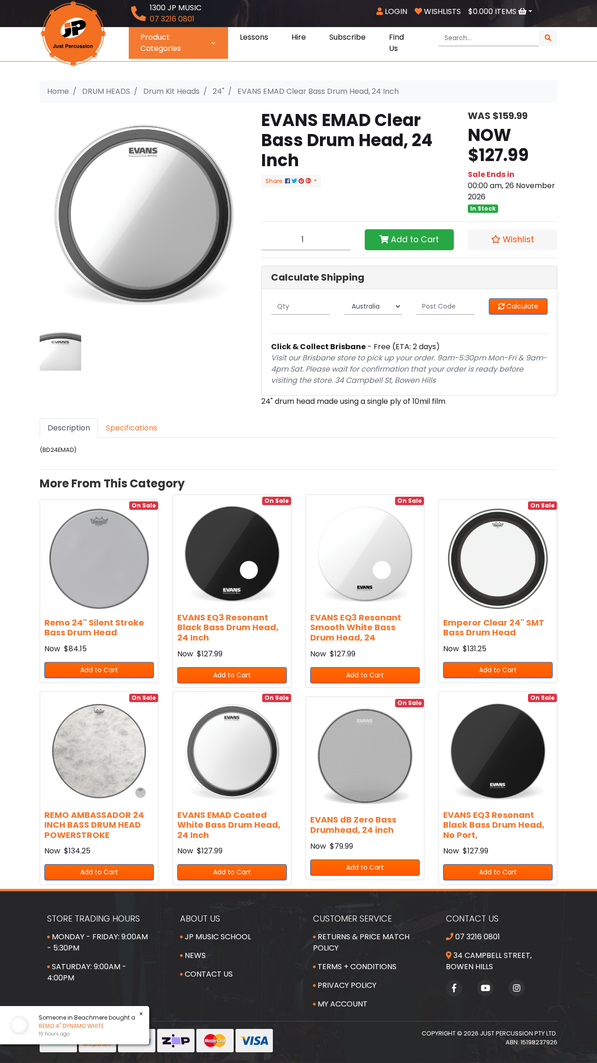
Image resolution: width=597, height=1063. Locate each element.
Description (69, 427)
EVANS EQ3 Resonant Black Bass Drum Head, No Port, (493, 825)
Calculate (521, 306)
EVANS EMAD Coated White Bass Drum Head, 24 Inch (228, 825)
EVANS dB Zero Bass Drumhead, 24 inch (353, 825)
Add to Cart (414, 239)
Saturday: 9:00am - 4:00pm (86, 972)
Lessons (254, 37)
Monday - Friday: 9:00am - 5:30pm (97, 942)
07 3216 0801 (476, 936)
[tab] (69, 428)
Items (493, 11)
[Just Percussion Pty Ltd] (73, 33)
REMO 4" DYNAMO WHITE (71, 1026)
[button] (512, 239)
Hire (299, 37)
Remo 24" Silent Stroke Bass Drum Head (94, 628)
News (194, 955)
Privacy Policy (346, 985)
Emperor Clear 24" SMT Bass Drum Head (493, 628)
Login (395, 11)
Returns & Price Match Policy (361, 942)
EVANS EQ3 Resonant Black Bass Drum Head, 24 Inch (227, 627)
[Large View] (60, 349)
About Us (200, 918)
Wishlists (441, 11)
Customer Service (352, 918)
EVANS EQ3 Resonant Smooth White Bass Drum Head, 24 (355, 627)
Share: (275, 181)
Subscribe (347, 37)
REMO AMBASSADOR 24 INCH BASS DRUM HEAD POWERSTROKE (94, 825)
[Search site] (548, 38)
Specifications (131, 427)
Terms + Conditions (356, 966)
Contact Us (208, 974)
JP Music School (217, 936)
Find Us (396, 43)
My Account (342, 1004)
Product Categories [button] (160, 43)
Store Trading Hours (93, 918)
